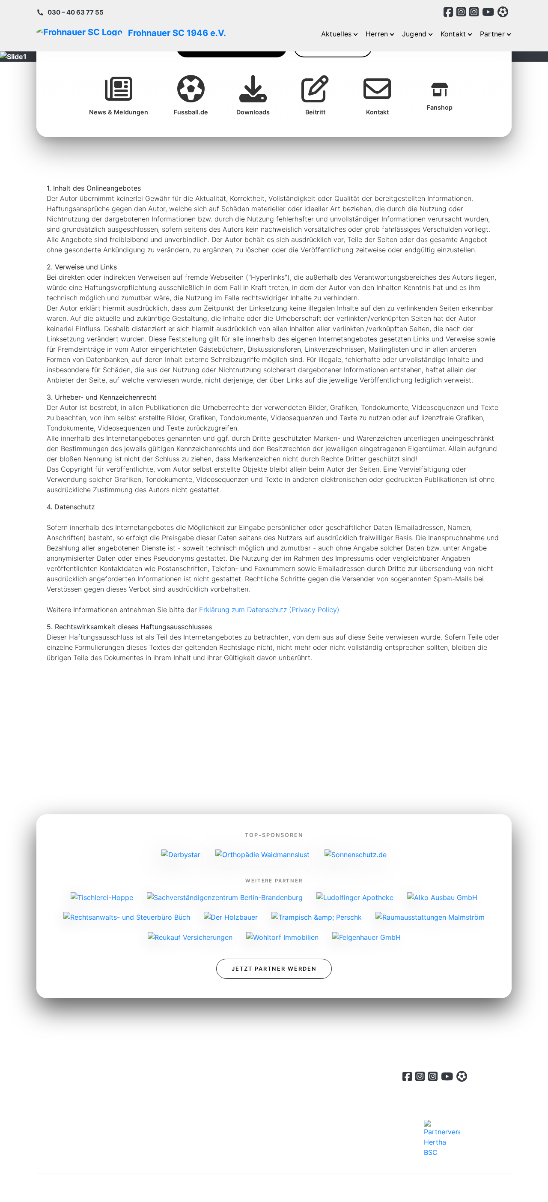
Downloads (258, 1130)
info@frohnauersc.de (70, 1132)
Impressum (257, 1113)
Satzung (253, 1095)
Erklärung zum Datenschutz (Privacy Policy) (269, 609)
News (249, 1078)
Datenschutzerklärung (451, 1187)
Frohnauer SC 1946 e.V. (134, 33)
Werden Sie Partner (271, 1147)
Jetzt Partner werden (274, 969)
